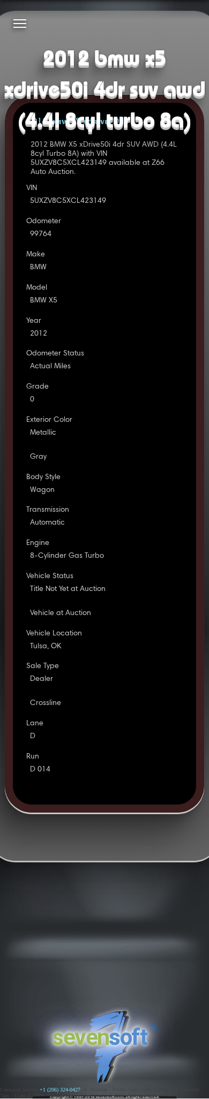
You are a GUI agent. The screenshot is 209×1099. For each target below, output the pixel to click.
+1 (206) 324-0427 (60, 1090)
